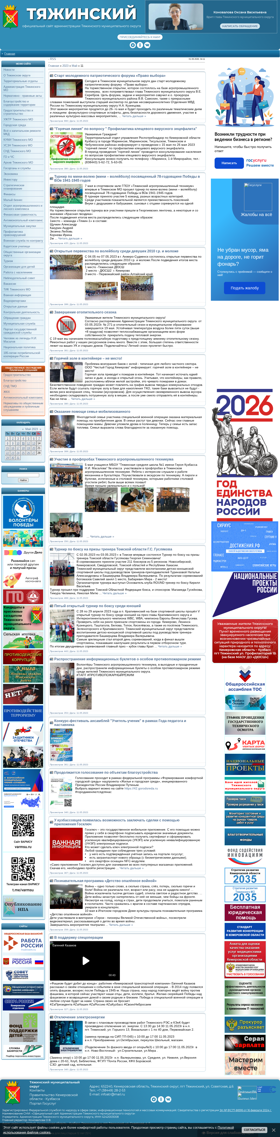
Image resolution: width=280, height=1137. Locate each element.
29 (7, 457)
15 (7, 448)
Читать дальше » (134, 116)
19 (28, 448)
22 (7, 453)
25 (23, 453)
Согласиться (254, 1130)
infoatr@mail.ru (113, 1094)
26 (28, 453)
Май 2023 (31, 429)
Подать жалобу (245, 288)
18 (23, 448)
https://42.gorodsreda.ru (141, 788)
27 (33, 453)
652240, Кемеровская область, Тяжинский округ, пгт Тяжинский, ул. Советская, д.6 (167, 1086)
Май (74, 65)
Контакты (37, 1090)
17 (17, 448)
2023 (65, 65)
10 (17, 443)
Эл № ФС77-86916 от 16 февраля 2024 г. (246, 1110)
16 (12, 448)
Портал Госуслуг (43, 1103)
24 (17, 453)
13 (33, 443)
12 (28, 443)
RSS (53, 59)
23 (12, 453)
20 (33, 448)
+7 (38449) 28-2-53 (111, 1090)
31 (17, 457)
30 (12, 457)
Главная (9, 53)
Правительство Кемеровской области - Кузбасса (54, 1097)
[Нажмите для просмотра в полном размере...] (102, 299)
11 (23, 443)
